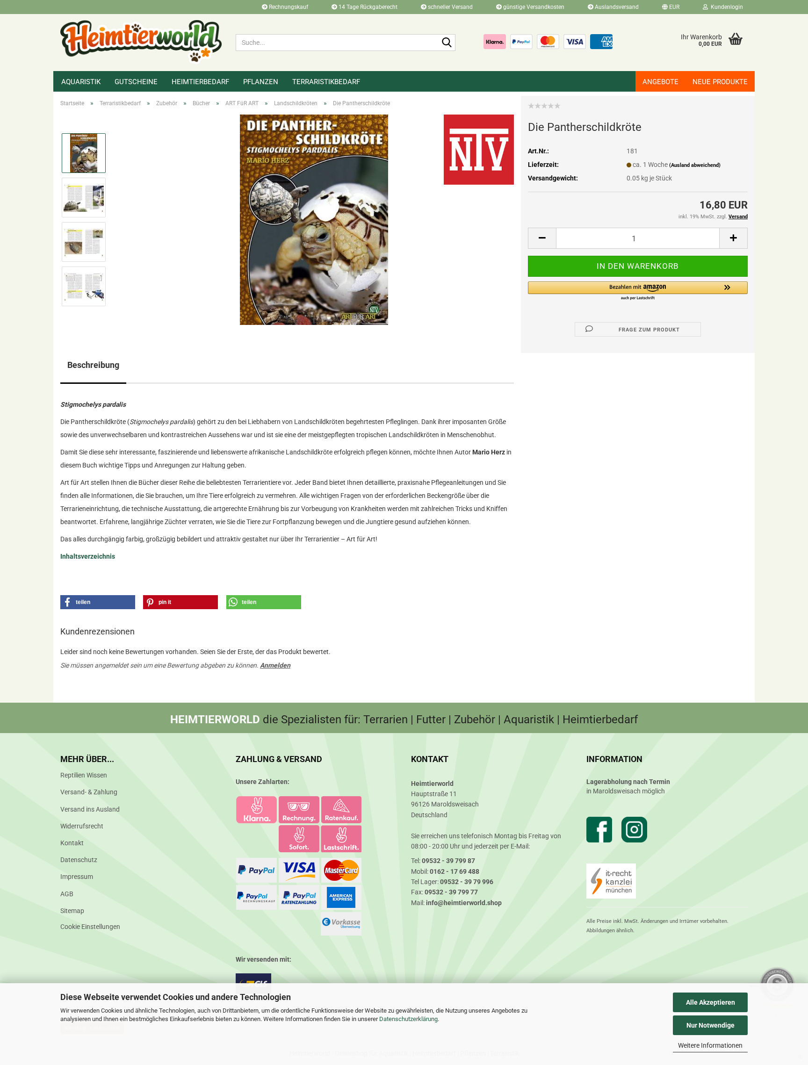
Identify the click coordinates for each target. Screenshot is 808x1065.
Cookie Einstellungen (90, 926)
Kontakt (72, 843)
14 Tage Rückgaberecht (367, 7)
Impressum (76, 876)
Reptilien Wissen (83, 775)
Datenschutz (78, 860)
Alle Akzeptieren (710, 1002)
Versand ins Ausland (90, 809)
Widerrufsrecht (81, 826)
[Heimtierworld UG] (141, 42)
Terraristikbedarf (326, 82)
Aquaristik (81, 82)
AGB (66, 894)
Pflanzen (260, 82)
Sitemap (72, 910)
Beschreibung (93, 365)
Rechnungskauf (287, 7)
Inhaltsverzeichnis (87, 556)
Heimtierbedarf (200, 82)
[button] (670, 7)
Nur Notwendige (710, 1025)
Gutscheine (136, 82)
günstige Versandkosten (533, 7)
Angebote (660, 82)
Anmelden (275, 665)
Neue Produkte (720, 82)
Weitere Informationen (710, 1045)
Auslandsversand (616, 7)
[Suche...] (446, 43)
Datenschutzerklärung (408, 1018)
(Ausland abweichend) (695, 165)
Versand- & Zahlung (88, 792)
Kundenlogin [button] (725, 7)
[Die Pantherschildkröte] (314, 219)
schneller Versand (449, 7)
